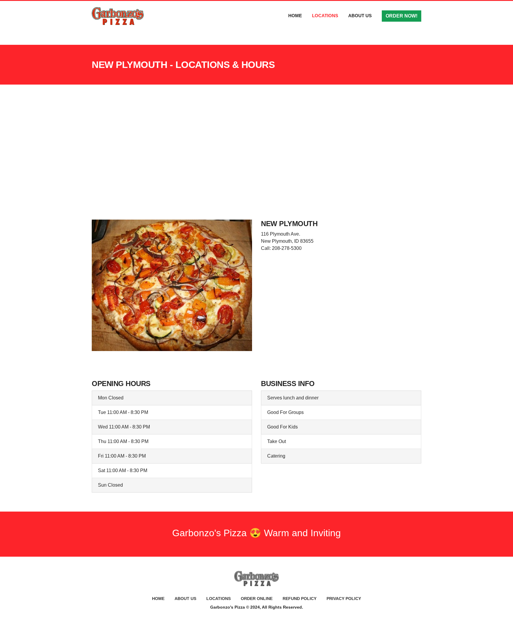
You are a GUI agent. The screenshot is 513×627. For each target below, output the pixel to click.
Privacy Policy (344, 598)
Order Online (257, 598)
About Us (360, 15)
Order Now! (401, 15)
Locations (325, 15)
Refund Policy (299, 598)
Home (295, 15)
